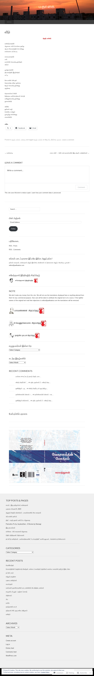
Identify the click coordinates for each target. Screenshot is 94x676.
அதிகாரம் (9, 595)
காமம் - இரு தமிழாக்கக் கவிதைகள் (17, 505)
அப (7, 599)
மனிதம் (8, 614)
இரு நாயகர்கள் (10, 528)
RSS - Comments (15, 249)
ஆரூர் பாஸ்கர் (47, 38)
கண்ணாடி (9, 153)
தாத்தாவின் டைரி (11, 607)
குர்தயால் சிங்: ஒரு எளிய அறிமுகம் (16, 610)
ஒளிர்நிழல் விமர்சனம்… (23, 400)
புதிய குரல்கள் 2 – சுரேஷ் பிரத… (40, 382)
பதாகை (58, 140)
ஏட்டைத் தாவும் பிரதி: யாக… (32, 376)
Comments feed (11, 652)
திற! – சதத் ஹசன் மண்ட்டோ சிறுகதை (18, 520)
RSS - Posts (13, 246)
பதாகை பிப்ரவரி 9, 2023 (13, 509)
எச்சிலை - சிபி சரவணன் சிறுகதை (16, 531)
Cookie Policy (45, 672)
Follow (13, 229)
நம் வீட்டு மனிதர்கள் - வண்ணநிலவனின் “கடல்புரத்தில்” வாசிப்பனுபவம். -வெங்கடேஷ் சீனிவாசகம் (35, 539)
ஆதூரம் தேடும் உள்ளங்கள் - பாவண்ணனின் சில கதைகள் (23, 513)
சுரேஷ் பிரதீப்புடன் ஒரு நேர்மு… (38, 388)
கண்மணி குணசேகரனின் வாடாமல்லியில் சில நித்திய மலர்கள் (25, 588)
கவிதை (23, 140)
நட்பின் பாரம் (10, 573)
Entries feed (10, 648)
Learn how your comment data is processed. (46, 193)
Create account (11, 640)
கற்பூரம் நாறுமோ (11, 577)
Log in (8, 644)
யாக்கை (18, 376)
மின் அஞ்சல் (14, 218)
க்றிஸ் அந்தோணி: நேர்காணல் (15, 535)
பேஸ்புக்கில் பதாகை (18, 413)
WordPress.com (11, 655)
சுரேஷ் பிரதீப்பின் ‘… (22, 382)
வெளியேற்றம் (10, 565)
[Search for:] (86, 22)
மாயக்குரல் (9, 584)
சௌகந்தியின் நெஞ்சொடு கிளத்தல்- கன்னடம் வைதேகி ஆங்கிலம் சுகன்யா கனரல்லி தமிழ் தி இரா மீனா (38, 569)
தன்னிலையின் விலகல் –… (24, 394)
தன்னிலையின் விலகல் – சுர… (44, 394)
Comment (81, 187)
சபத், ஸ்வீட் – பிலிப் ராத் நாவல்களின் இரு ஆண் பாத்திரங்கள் (69, 153)
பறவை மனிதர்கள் (11, 580)
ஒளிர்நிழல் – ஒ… (21, 388)
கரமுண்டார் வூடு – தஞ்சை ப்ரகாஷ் (16, 592)
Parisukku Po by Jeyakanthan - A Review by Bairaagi (23, 524)
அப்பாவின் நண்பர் (11, 516)
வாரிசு (8, 603)
